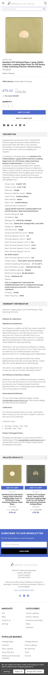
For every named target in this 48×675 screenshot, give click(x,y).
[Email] (8, 125)
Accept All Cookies (34, 671)
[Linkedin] (20, 125)
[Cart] (45, 3)
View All (28, 656)
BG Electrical (30, 649)
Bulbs (28, 624)
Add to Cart (12, 488)
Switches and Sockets (34, 620)
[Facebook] (4, 125)
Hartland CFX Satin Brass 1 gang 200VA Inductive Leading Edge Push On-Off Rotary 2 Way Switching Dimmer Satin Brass (12, 499)
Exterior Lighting (32, 617)
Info (3, 613)
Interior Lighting (32, 613)
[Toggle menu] (3, 3)
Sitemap (5, 624)
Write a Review (8, 73)
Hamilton (5, 645)
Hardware (29, 627)
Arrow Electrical (8, 652)
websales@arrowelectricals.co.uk (15, 400)
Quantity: (7, 102)
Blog (3, 617)
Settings (6, 671)
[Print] (12, 125)
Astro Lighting (7, 649)
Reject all (18, 671)
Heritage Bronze (31, 642)
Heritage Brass (7, 642)
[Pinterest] (24, 125)
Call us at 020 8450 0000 (24, 590)
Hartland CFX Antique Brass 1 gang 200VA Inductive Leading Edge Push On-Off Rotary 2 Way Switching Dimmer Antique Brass (36, 499)
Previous (40, 457)
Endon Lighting (31, 645)
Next (45, 457)
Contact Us (6, 620)
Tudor (27, 652)
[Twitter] (16, 125)
